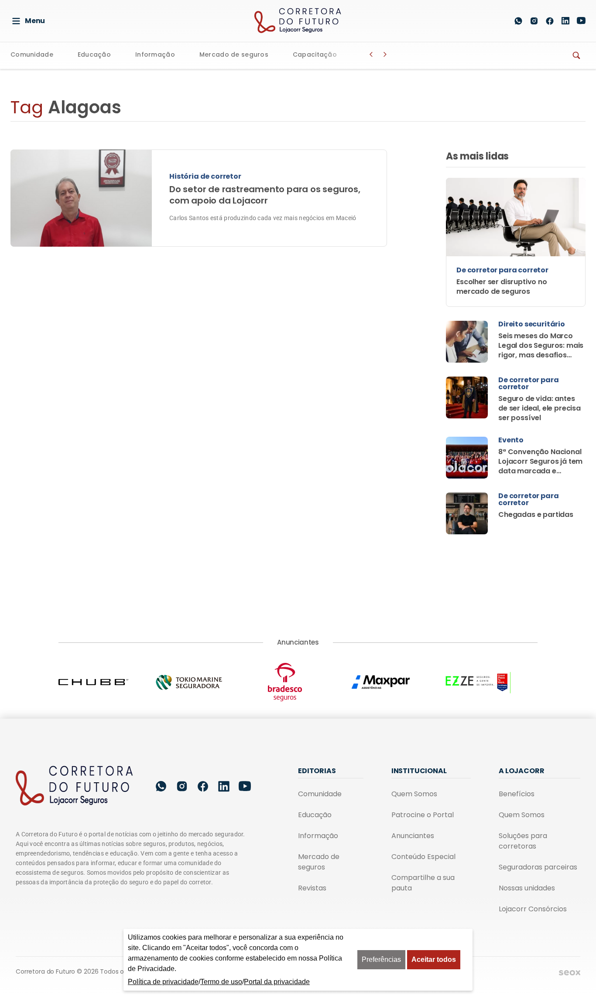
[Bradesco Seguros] (298, 682)
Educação (94, 55)
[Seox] (569, 972)
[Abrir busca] (498, 21)
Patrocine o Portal (422, 815)
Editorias (317, 771)
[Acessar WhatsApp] (518, 21)
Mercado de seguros (233, 55)
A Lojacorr (521, 771)
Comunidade (31, 55)
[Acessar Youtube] (581, 21)
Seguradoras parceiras (538, 867)
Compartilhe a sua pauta (423, 883)
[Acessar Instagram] (534, 21)
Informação (155, 55)
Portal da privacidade (277, 981)
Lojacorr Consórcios (533, 909)
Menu (35, 21)
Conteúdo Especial (423, 857)
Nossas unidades (527, 888)
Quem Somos (414, 794)
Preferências (381, 959)
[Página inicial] (75, 786)
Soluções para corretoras (523, 841)
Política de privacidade (163, 981)
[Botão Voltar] (371, 54)
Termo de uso (221, 981)
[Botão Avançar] (385, 54)
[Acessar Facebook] (549, 21)
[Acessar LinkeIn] (565, 21)
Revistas (312, 888)
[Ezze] (490, 682)
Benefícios (516, 794)
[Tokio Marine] (202, 682)
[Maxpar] (394, 682)
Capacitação (315, 55)
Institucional (419, 771)
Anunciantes (412, 836)
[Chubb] (106, 682)
